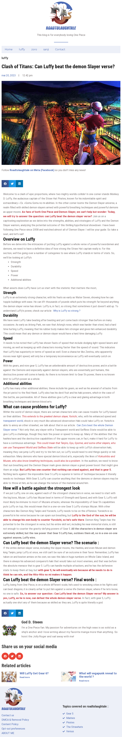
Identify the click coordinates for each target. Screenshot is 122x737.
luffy (22, 49)
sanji (46, 49)
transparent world (13, 420)
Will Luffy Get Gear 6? (34, 673)
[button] (5, 183)
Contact (60, 49)
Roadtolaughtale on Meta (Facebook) (32, 170)
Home (9, 49)
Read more (25, 677)
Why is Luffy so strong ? (66, 310)
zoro (34, 49)
